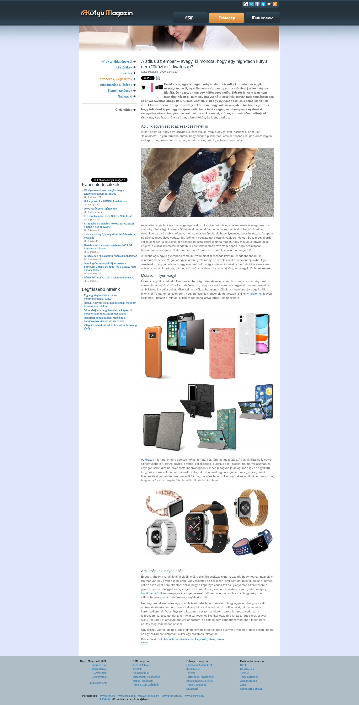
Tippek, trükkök (249, 677)
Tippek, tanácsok (120, 90)
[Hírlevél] (251, 4)
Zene (243, 684)
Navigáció (125, 96)
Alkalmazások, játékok (116, 85)
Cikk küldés (123, 109)
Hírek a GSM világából (146, 684)
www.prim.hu (107, 695)
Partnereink (100, 673)
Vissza (144, 642)
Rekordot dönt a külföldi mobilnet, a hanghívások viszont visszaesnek (104, 319)
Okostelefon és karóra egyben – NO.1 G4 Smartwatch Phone (108, 247)
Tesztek (126, 73)
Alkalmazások (141, 673)
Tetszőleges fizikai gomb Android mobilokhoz (110, 256)
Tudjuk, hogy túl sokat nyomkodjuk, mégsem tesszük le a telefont (110, 304)
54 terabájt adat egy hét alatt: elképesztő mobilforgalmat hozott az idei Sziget (108, 312)
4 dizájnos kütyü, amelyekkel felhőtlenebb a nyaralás (109, 236)
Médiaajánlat (99, 669)
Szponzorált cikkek (251, 688)
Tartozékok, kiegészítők (115, 79)
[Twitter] (263, 4)
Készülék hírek (141, 665)
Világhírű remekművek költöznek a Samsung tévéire (110, 327)
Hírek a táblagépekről (116, 61)
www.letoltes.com (148, 695)
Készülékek (124, 67)
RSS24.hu (105, 699)
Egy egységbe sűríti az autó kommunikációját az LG (100, 297)
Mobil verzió (99, 677)
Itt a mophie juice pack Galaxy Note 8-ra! (108, 216)
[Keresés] (245, 4)
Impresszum (99, 665)
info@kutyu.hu (98, 683)
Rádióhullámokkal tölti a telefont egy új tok (109, 277)
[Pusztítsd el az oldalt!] (269, 4)
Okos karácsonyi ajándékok (100, 208)
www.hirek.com (127, 695)
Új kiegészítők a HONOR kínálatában (105, 201)
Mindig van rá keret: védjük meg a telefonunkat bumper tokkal (104, 192)
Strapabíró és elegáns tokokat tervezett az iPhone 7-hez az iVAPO (109, 225)
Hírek (243, 665)
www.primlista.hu (172, 695)
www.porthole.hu (194, 695)
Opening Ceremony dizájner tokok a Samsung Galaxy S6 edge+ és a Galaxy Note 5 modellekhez (110, 267)
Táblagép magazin (197, 661)
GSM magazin (141, 661)
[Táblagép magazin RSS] (275, 4)
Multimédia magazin (252, 661)
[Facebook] (257, 4)
